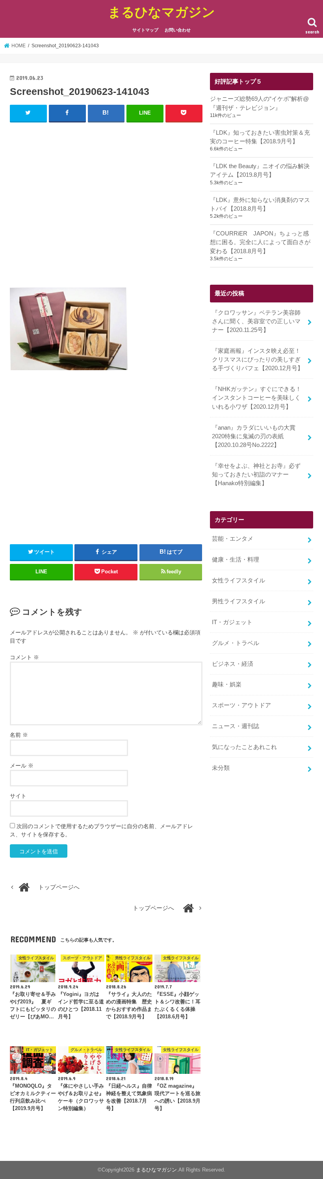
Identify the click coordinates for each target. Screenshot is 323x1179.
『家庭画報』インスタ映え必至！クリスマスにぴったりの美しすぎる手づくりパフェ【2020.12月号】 (257, 359)
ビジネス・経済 (232, 664)
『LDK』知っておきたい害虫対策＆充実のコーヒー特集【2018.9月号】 (260, 137)
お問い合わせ (178, 30)
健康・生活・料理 (235, 559)
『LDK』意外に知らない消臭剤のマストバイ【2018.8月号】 (260, 204)
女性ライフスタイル (238, 580)
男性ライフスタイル (238, 601)
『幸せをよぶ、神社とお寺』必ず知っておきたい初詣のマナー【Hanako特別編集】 (256, 474)
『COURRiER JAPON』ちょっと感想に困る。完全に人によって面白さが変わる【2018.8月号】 (260, 242)
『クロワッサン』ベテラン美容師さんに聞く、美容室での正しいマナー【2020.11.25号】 (256, 321)
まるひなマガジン (161, 11)
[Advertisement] (106, 205)
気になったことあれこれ (244, 747)
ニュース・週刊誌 (235, 726)
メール (21, 765)
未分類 (221, 768)
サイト (18, 796)
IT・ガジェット (232, 622)
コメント (24, 657)
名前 (19, 735)
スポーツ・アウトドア (241, 705)
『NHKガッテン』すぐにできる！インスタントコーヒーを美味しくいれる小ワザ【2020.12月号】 (256, 398)
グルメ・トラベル (235, 643)
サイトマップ (145, 30)
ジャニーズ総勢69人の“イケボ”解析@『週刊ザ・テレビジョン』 (259, 103)
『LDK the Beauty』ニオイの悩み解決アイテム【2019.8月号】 (260, 170)
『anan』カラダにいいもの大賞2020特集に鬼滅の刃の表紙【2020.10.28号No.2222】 (253, 436)
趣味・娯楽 (226, 684)
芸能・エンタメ (232, 539)
